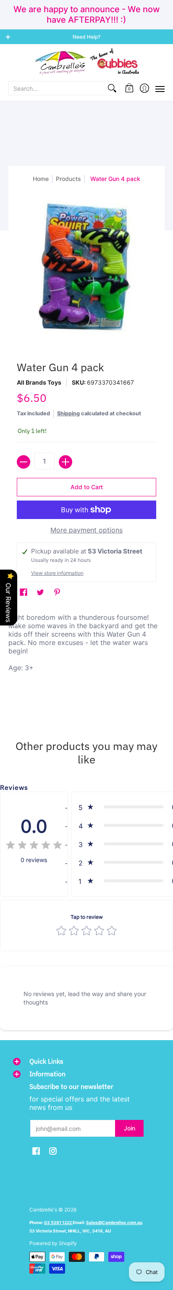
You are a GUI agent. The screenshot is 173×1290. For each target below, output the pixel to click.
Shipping (68, 413)
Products (68, 178)
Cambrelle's (43, 1209)
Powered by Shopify (53, 1243)
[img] (34, 846)
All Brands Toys (39, 382)
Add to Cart (87, 486)
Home (41, 178)
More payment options (86, 530)
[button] (129, 88)
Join (129, 1128)
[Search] (112, 88)
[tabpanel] (86, 661)
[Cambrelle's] (86, 62)
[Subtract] (23, 462)
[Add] (65, 462)
